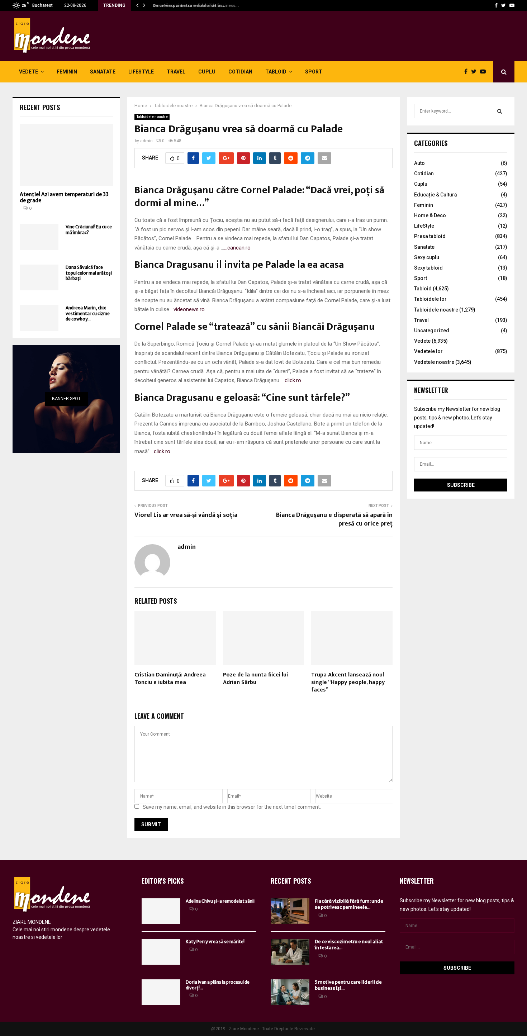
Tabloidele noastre (152, 117)
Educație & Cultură (435, 195)
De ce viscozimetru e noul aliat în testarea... (349, 944)
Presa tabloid (430, 236)
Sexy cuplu (426, 257)
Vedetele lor (428, 351)
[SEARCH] (499, 111)
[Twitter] (503, 5)
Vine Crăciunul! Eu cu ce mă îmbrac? (89, 229)
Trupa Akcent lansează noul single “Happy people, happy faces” (348, 682)
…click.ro (291, 380)
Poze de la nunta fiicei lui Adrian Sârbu (255, 678)
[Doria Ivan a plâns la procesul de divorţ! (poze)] (161, 992)
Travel (176, 72)
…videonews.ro (187, 309)
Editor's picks (163, 880)
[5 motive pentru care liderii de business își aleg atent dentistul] (290, 992)
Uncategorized (431, 330)
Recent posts (40, 107)
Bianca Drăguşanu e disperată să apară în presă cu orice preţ (334, 519)
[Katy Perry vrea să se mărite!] (161, 952)
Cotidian (240, 72)
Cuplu (206, 72)
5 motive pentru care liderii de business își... (348, 985)
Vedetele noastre (434, 362)
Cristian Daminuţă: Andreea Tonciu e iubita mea (170, 678)
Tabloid (275, 72)
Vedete (28, 72)
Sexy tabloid (428, 268)
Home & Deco (430, 215)
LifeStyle (141, 72)
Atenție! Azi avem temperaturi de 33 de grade (64, 197)
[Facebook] (496, 5)
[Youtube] (511, 5)
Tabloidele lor (430, 299)
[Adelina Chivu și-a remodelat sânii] (161, 911)
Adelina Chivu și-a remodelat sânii (220, 901)
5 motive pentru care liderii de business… (193, 5)
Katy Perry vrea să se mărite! (215, 941)
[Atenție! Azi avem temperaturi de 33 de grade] (66, 155)
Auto (419, 163)
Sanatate (102, 72)
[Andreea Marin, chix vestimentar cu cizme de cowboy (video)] (39, 318)
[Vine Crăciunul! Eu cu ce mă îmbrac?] (39, 237)
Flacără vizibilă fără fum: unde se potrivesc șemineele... (349, 904)
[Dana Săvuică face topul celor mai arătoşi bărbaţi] (39, 277)
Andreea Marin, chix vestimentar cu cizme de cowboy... (88, 313)
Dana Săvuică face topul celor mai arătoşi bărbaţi (89, 273)
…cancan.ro (237, 247)
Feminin (67, 72)
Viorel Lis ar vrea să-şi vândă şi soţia (185, 515)
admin (146, 140)
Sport (313, 72)
